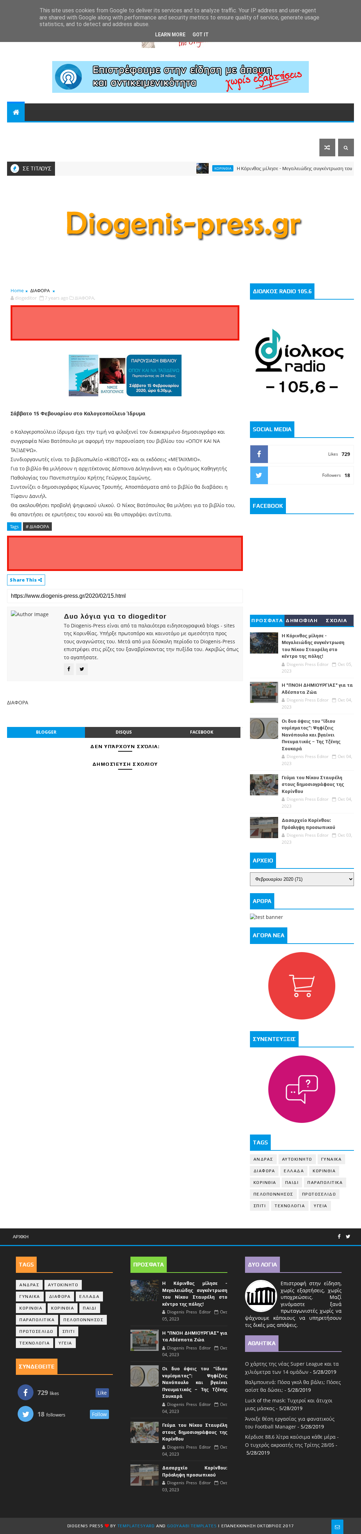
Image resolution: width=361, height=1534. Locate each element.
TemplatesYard (136, 1525)
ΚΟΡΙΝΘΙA (264, 1182)
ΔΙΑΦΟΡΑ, (85, 298)
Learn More (170, 34)
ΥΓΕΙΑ (321, 1205)
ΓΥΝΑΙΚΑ (331, 1159)
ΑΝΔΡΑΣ (263, 1159)
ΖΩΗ (176, 130)
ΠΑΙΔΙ (292, 1182)
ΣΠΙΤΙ (259, 1205)
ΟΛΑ (16, 130)
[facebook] (339, 1236)
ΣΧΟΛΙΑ (336, 620)
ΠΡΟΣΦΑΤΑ (267, 620)
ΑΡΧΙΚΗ (21, 1236)
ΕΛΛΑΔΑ (279, 130)
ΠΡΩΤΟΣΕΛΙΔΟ (319, 1194)
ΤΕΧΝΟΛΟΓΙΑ (290, 1205)
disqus (124, 732)
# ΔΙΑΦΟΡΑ (37, 526)
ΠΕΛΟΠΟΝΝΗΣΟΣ (54, 130)
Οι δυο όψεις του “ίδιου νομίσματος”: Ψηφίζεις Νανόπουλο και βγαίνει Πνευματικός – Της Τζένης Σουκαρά (311, 734)
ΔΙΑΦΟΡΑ (40, 290)
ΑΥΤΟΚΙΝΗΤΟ (297, 1159)
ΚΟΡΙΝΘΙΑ (99, 130)
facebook (201, 732)
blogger (46, 732)
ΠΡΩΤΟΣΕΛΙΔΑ (31, 147)
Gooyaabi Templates (191, 1525)
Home (17, 290)
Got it (200, 34)
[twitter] (348, 1236)
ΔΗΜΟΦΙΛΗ (302, 620)
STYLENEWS (212, 130)
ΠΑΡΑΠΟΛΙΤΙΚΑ (141, 130)
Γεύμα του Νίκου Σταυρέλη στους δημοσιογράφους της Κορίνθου (313, 784)
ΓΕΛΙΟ (251, 130)
